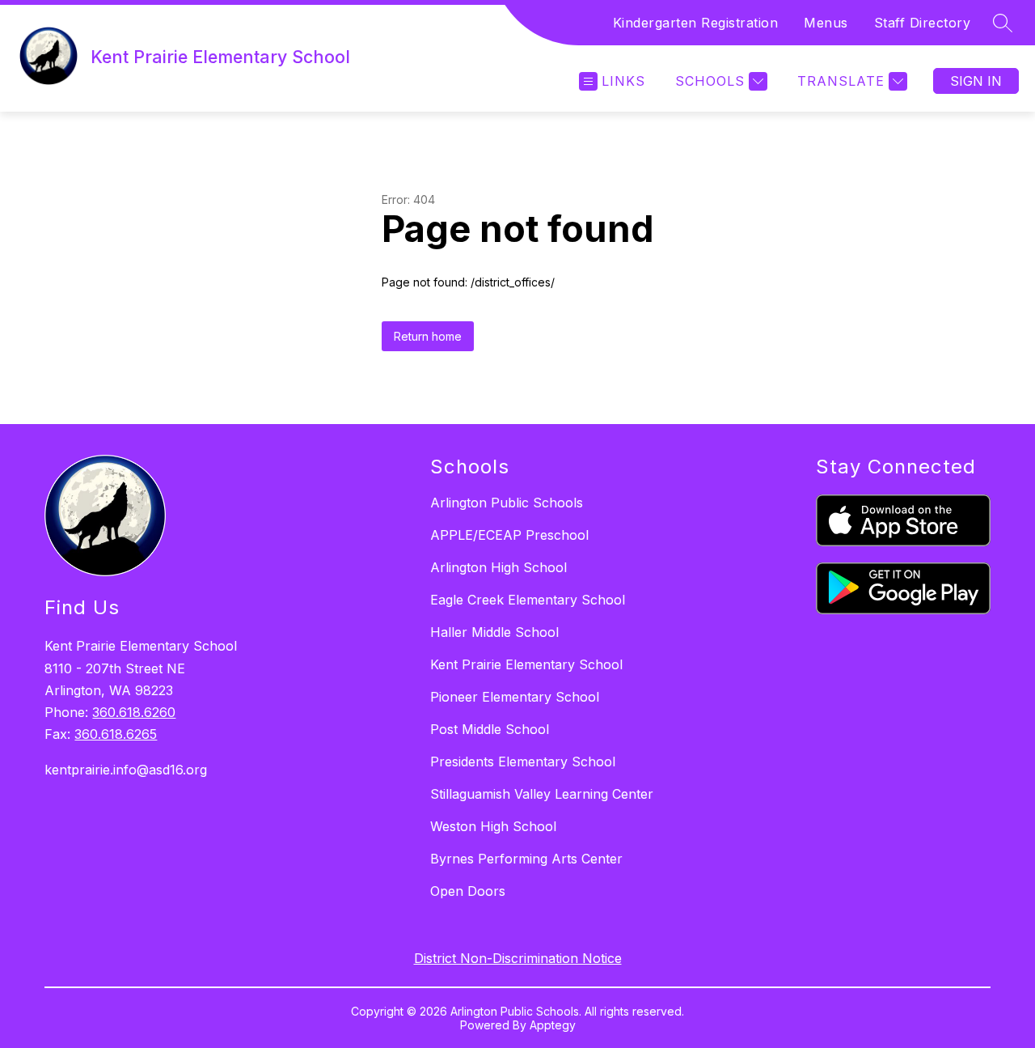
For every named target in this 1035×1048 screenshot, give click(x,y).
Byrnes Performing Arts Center (526, 859)
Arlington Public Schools (506, 502)
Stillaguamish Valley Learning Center (541, 794)
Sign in (976, 81)
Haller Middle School (494, 632)
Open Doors (467, 891)
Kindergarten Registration (696, 23)
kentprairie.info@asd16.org (125, 770)
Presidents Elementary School (522, 761)
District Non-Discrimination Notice (518, 958)
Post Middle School (489, 729)
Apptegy (553, 1025)
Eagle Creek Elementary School (527, 600)
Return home (428, 336)
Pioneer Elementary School (514, 697)
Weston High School (493, 826)
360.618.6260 (133, 712)
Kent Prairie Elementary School (526, 664)
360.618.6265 (115, 734)
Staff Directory (922, 23)
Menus (826, 23)
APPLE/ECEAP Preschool (509, 535)
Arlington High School (498, 567)
